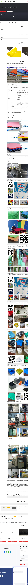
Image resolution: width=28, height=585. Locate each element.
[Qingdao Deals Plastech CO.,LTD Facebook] (0, 576)
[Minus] (26, 567)
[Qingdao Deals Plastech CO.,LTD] (2, 1)
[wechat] (8, 552)
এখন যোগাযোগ (22, 564)
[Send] (26, 584)
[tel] (12, 552)
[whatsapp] (6, 552)
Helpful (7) (21, 516)
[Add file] (13, 584)
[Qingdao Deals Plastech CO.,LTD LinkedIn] (2, 576)
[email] (4, 552)
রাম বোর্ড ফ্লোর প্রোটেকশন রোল (14, 522)
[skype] (10, 552)
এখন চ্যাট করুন (2, 11)
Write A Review (14, 508)
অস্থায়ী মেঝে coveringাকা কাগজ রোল (22, 522)
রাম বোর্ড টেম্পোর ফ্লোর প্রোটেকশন (6, 522)
